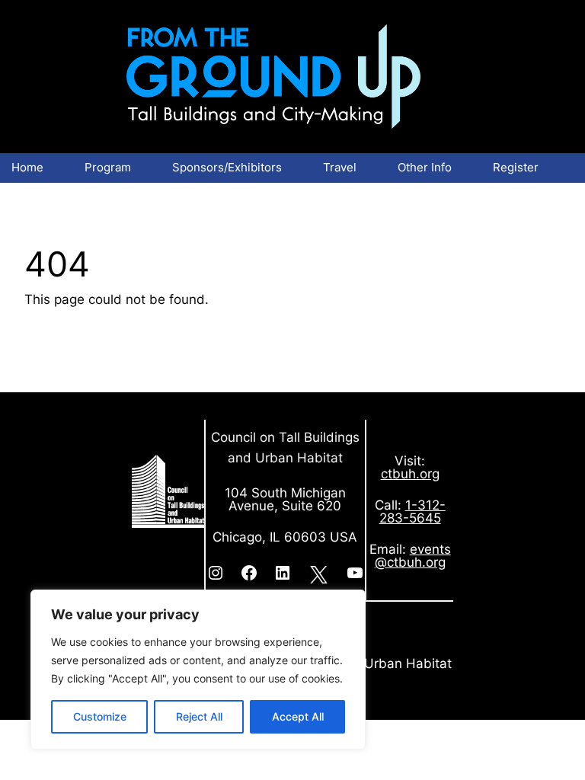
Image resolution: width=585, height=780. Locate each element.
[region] (198, 670)
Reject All (199, 716)
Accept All (298, 716)
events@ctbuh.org (413, 556)
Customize (99, 716)
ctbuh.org (410, 473)
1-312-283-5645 (412, 511)
